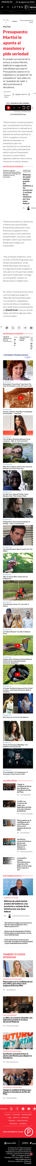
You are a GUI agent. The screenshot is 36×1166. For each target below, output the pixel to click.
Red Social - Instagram (23, 1108)
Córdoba (11, 1120)
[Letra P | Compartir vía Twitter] (13, 328)
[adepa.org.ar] (25, 1143)
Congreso (23, 1123)
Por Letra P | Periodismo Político (7, 94)
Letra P (7, 21)
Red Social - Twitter (11, 1108)
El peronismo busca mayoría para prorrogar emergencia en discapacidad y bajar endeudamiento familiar (18, 941)
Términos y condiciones (15, 1161)
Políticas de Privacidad (27, 1162)
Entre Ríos (25, 1117)
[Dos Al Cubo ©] (10, 1143)
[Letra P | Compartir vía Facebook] (19, 328)
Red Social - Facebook (17, 1108)
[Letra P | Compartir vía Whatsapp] (6, 328)
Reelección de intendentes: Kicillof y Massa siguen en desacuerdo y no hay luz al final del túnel (17, 933)
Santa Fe (16, 1117)
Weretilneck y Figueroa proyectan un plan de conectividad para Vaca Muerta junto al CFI (18, 924)
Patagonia (13, 1123)
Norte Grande (22, 1120)
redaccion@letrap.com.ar (23, 1159)
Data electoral (16, 12)
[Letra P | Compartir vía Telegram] (25, 328)
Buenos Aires (27, 1114)
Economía (16, 1114)
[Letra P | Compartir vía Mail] (31, 328)
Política (14, 21)
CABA (9, 1117)
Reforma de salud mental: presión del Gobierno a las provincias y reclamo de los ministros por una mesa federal (16, 906)
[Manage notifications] (31, 1154)
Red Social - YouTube (28, 1108)
